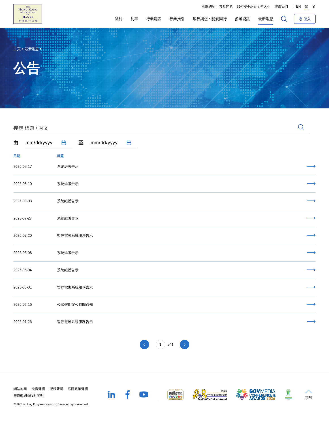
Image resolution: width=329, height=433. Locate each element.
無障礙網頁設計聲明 (28, 395)
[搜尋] (284, 19)
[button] (118, 19)
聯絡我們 (281, 6)
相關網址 (208, 6)
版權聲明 (56, 389)
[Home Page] (27, 14)
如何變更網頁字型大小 (253, 6)
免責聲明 (38, 389)
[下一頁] (184, 344)
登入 (307, 19)
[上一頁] (144, 344)
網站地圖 (20, 389)
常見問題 (226, 6)
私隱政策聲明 (78, 389)
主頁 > (18, 49)
